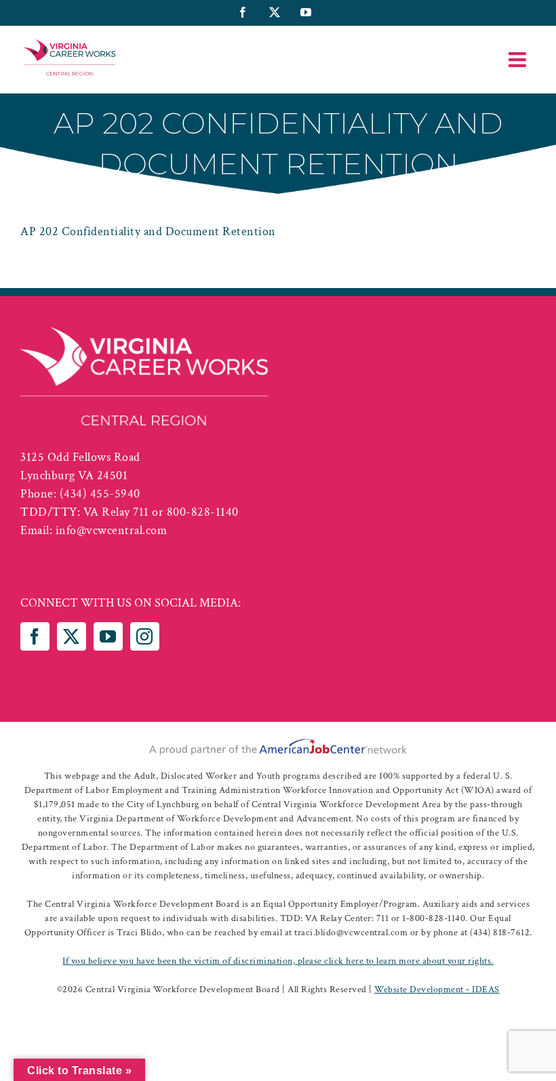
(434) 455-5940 (100, 494)
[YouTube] (108, 636)
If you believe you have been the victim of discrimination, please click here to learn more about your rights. (278, 961)
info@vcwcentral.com (111, 530)
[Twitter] (71, 636)
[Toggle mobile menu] (519, 59)
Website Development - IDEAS (437, 989)
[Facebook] (34, 636)
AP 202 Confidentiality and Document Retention (148, 231)
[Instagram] (144, 636)
